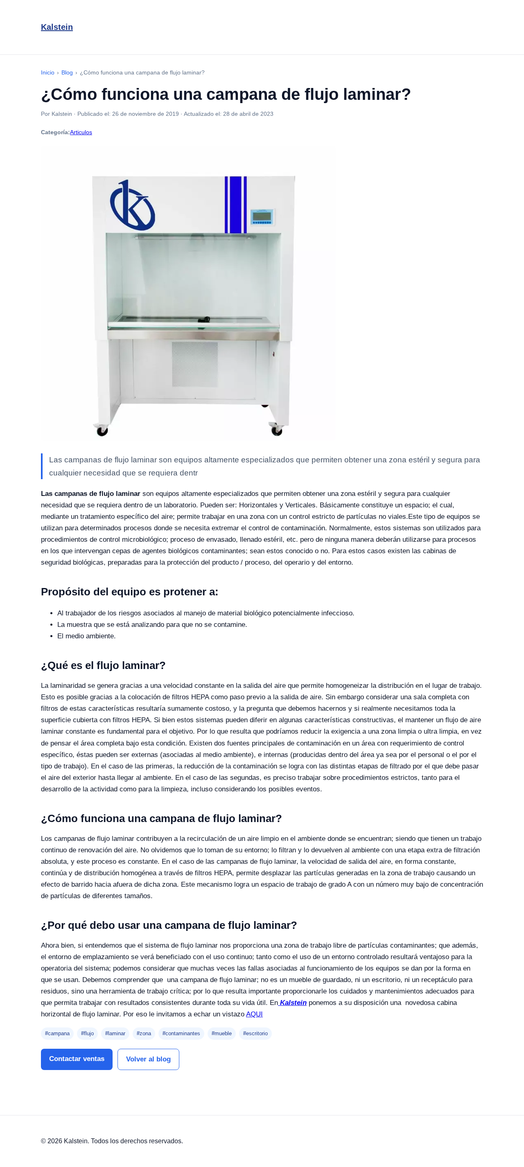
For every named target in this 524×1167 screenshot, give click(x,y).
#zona (144, 1033)
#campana (57, 1033)
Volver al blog (148, 1059)
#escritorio (255, 1033)
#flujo (87, 1033)
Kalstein (57, 27)
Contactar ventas (76, 1059)
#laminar (115, 1033)
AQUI (254, 1014)
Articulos (81, 132)
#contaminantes (181, 1033)
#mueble (222, 1033)
